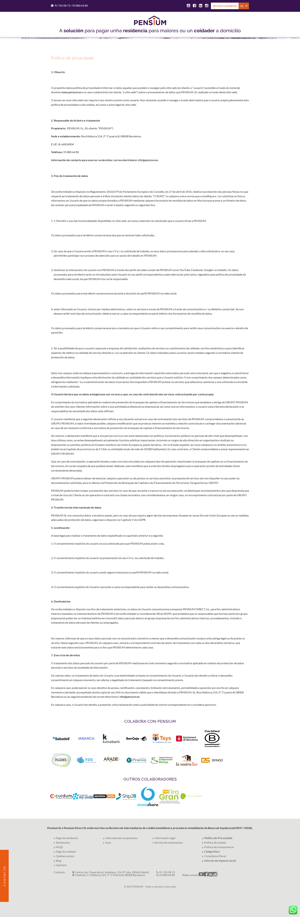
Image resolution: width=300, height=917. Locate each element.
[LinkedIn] (200, 5)
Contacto (59, 872)
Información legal (165, 838)
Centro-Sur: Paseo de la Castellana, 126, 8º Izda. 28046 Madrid (111, 872)
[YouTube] (188, 5)
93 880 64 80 (80, 5)
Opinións (61, 865)
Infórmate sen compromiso (121, 838)
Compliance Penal (215, 856)
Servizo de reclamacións (169, 842)
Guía (108, 842)
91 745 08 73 (62, 5)
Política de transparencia (219, 847)
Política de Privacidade (218, 838)
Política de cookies (215, 842)
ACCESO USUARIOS (225, 5)
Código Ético (212, 851)
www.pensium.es (71, 92)
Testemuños (63, 842)
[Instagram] (206, 5)
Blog (58, 860)
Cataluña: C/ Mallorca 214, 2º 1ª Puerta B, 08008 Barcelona (109, 875)
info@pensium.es (148, 160)
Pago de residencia (67, 838)
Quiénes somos (65, 856)
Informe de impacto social (220, 860)
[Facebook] (194, 5)
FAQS (59, 847)
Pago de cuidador (66, 851)
